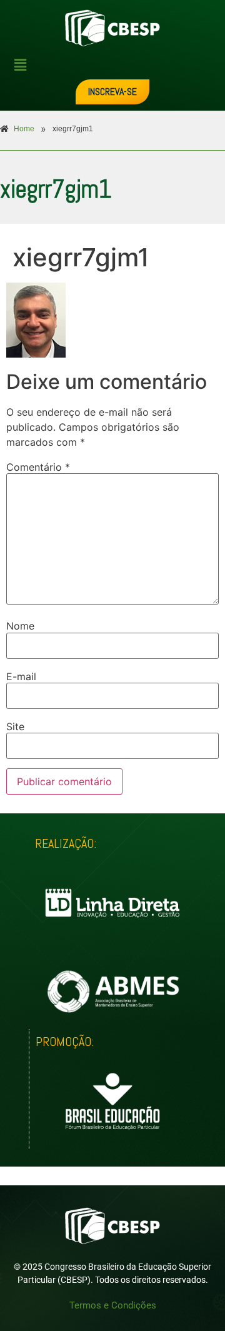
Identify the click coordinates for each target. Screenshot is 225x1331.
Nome (20, 626)
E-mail (21, 676)
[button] (117, 64)
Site (15, 726)
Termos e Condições (112, 1305)
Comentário (38, 467)
